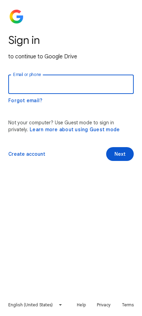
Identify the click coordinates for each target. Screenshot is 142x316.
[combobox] (35, 304)
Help (81, 304)
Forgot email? (25, 100)
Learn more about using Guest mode (75, 129)
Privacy (104, 304)
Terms (128, 304)
